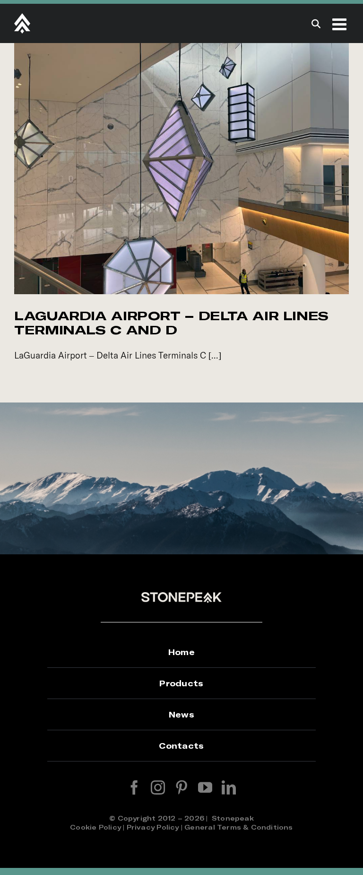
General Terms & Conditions (238, 827)
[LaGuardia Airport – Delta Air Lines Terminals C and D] (181, 168)
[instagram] (158, 787)
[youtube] (205, 787)
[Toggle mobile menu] (340, 24)
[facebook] (134, 787)
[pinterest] (181, 787)
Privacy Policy (153, 827)
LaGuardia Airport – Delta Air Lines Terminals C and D (171, 322)
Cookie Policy (95, 827)
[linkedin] (229, 787)
